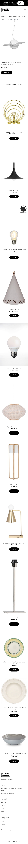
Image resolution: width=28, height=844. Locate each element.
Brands (10, 62)
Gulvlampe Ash (14, 485)
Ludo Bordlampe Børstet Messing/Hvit (14, 543)
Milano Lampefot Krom (14, 618)
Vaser (2, 811)
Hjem (2, 19)
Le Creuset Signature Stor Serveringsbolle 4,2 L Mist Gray (14, 754)
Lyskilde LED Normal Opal (14, 369)
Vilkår (2, 827)
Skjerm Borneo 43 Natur (14, 427)
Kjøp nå (6, 72)
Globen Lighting (17, 62)
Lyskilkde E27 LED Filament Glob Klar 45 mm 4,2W (14, 250)
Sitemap (3, 832)
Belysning (3, 802)
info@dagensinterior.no (7, 793)
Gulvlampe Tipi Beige (14, 309)
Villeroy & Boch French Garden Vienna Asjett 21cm (14, 662)
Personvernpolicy (6, 830)
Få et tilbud (20, 3)
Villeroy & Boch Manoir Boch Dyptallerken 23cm (14, 708)
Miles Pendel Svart (14, 190)
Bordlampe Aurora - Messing (14, 132)
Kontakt (3, 824)
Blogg (3, 821)
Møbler (3, 808)
